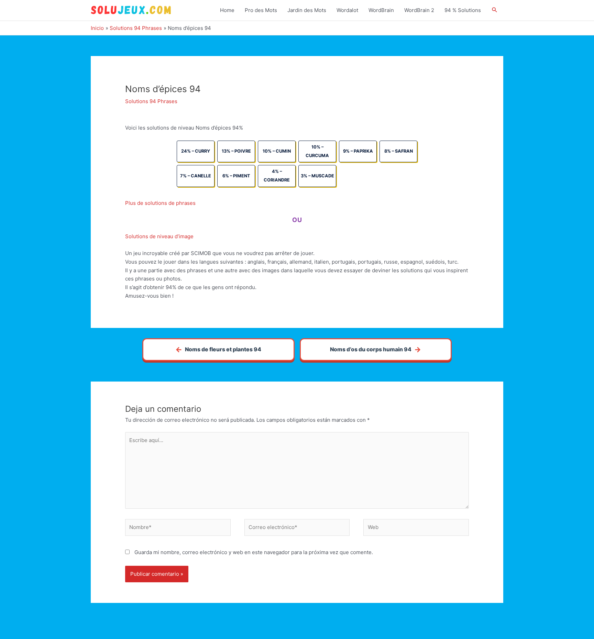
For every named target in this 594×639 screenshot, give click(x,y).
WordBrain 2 (419, 10)
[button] (494, 10)
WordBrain (381, 10)
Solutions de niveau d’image (159, 236)
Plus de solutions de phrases (160, 203)
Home (227, 10)
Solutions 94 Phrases (151, 101)
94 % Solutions (462, 10)
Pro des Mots (261, 10)
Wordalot (347, 10)
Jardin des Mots (306, 10)
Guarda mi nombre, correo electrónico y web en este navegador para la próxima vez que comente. (253, 552)
